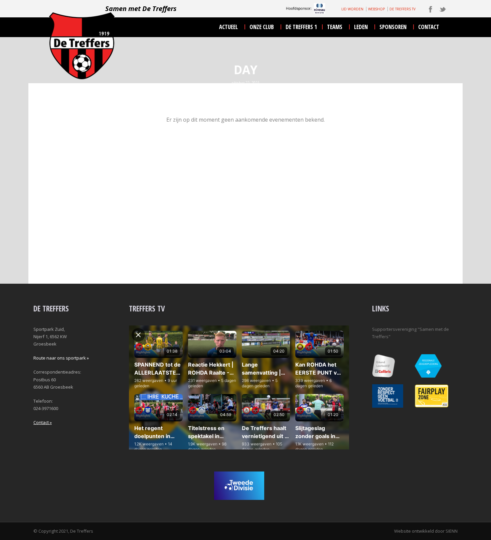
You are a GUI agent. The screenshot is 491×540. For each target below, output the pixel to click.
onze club (262, 27)
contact (428, 27)
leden (361, 27)
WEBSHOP (376, 9)
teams (334, 27)
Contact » (42, 422)
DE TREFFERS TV (402, 9)
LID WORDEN (352, 9)
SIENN (452, 531)
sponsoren (392, 27)
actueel (228, 27)
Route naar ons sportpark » (61, 358)
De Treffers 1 (301, 27)
